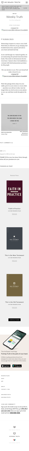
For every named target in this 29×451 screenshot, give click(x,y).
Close (25, 8)
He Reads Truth (8, 39)
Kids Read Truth (6, 397)
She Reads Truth (6, 394)
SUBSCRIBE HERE (15, 413)
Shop (2, 378)
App (2, 381)
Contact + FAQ (5, 389)
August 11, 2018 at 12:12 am (7, 154)
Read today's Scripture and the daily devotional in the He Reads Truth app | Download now (11, 8)
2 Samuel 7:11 (14, 28)
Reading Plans (5, 375)
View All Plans (14, 319)
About (3, 386)
